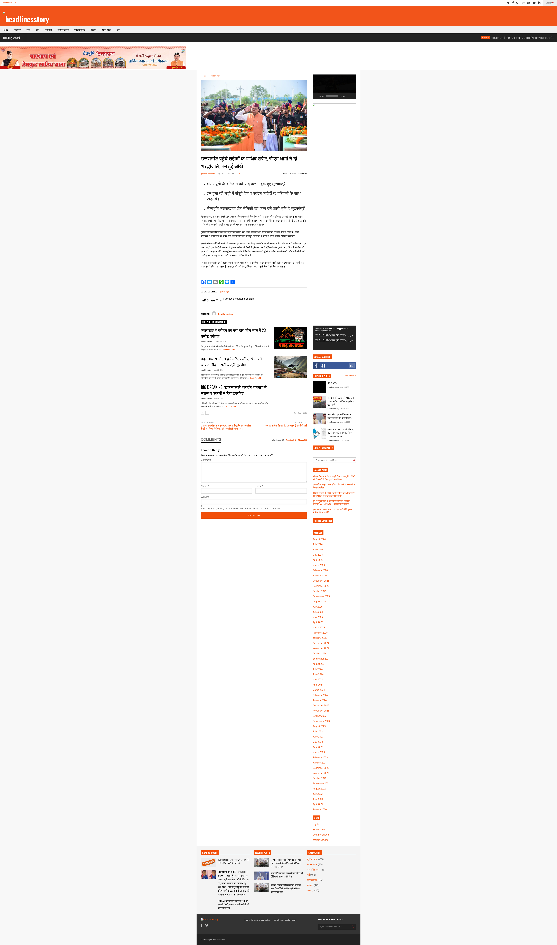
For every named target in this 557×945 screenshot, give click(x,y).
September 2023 (321, 721)
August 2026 (319, 539)
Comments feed (321, 834)
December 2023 (321, 705)
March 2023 (319, 752)
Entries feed (319, 829)
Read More (228, 349)
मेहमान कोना (63, 30)
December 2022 (321, 768)
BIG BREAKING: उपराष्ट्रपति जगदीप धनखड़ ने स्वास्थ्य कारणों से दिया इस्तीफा (234, 390)
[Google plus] (518, 3)
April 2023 (318, 747)
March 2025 (319, 627)
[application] (334, 86)
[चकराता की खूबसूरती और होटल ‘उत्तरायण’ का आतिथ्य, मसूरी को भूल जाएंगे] (319, 402)
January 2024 (320, 700)
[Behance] (528, 3)
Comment (206, 460)
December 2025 (321, 581)
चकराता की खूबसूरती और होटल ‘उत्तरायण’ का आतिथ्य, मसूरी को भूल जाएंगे (341, 401)
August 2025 (319, 601)
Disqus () (302, 440)
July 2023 (318, 731)
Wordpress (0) (278, 440)
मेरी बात (48, 30)
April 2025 (318, 622)
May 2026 (318, 555)
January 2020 (320, 809)
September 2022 (321, 783)
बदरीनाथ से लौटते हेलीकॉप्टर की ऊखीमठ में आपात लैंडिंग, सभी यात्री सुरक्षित (231, 362)
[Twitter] (508, 3)
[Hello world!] (319, 387)
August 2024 (319, 664)
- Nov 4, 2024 (344, 409)
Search (549, 3)
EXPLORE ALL (350, 376)
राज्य (16, 30)
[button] (334, 86)
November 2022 (321, 773)
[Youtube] (534, 3)
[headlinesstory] (26, 19)
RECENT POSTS (262, 852)
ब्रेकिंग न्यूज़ (522, 37)
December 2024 (321, 643)
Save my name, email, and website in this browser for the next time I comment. (241, 508)
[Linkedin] (539, 3)
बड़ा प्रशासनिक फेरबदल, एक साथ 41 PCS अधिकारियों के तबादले (233, 861)
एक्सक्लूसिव (79, 30)
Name (205, 486)
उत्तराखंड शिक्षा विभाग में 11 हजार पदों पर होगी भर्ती (286, 425)
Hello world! (333, 383)
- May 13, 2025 (218, 370)
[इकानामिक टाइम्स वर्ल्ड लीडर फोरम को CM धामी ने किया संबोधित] (261, 876)
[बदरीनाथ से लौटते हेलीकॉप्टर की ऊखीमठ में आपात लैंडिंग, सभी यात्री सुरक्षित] (290, 367)
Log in (316, 824)
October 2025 (320, 591)
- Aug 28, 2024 (345, 422)
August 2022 (319, 788)
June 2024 (318, 674)
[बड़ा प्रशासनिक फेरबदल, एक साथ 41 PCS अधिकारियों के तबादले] (208, 862)
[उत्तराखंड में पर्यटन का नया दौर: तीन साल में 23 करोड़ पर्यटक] (290, 338)
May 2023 (318, 742)
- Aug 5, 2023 (344, 387)
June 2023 (318, 736)
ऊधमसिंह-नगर (433, 37)
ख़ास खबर (106, 30)
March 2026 (319, 565)
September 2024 (321, 658)
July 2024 (318, 669)
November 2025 (321, 586)
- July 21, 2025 (218, 398)
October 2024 (320, 653)
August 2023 (319, 726)
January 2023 (320, 762)
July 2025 (318, 607)
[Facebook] (513, 3)
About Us (17, 3)
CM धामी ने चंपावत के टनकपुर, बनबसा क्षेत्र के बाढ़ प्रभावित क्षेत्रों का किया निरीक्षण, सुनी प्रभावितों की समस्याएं (226, 427)
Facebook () (291, 440)
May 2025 (318, 617)
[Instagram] (523, 3)
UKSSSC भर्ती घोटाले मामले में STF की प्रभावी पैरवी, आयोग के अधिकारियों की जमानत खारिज (233, 904)
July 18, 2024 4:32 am (225, 174)
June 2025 (318, 612)
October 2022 (320, 778)
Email (259, 486)
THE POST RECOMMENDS (214, 322)
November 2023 (321, 710)
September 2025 (321, 596)
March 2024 (319, 690)
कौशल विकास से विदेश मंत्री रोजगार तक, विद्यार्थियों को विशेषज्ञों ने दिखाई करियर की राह (476, 38)
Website (205, 497)
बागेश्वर (310, 885)
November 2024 (321, 648)
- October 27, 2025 (219, 341)
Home (5, 30)
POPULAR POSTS (322, 376)
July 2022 (318, 794)
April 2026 (318, 560)
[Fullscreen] (352, 96)
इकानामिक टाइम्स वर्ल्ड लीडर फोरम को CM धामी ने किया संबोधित (287, 874)
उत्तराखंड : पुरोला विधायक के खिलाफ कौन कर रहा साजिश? (340, 416)
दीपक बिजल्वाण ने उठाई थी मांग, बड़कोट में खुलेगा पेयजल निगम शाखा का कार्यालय (341, 432)
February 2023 (320, 757)
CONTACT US (7, 3)
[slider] (332, 96)
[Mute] (347, 96)
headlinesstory (209, 174)
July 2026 (318, 544)
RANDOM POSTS (210, 852)
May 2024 (318, 679)
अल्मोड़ (310, 890)
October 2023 (320, 716)
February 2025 (320, 633)
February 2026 (320, 570)
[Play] (316, 96)
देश (118, 30)
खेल (28, 30)
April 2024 (318, 684)
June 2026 (318, 549)
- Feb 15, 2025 (345, 440)
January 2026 (320, 575)
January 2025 (320, 638)
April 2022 (318, 804)
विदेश (93, 30)
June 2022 (318, 799)
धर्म (37, 30)
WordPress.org (320, 840)
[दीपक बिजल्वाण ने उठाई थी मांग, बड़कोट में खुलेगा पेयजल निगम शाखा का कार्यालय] (319, 433)
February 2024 (320, 695)
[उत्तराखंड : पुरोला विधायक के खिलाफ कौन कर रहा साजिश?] (319, 418)
